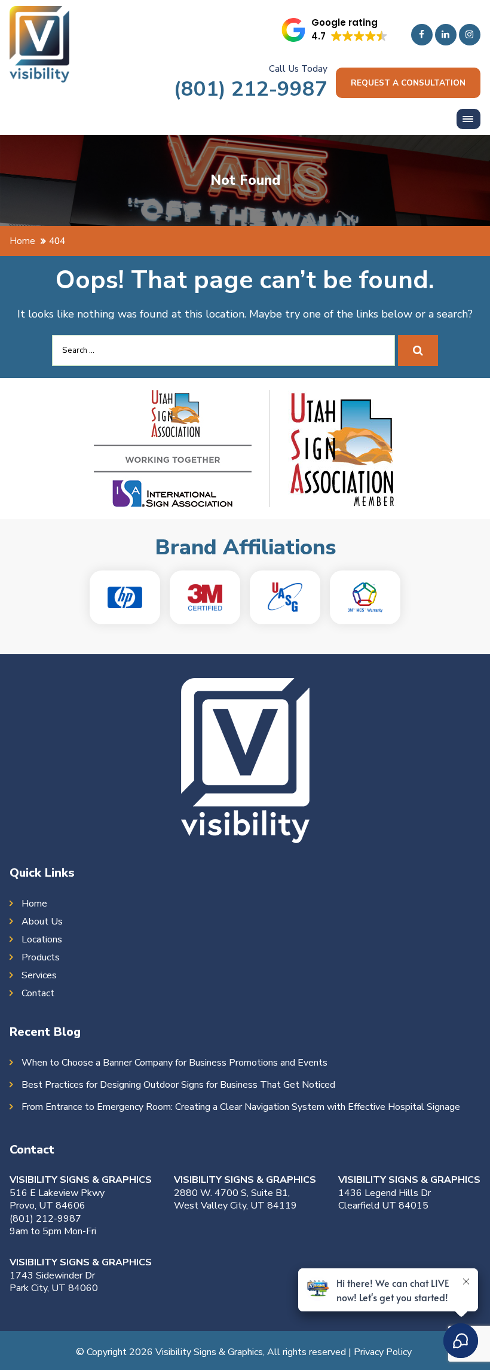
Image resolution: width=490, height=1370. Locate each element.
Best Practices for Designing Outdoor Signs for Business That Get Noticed (178, 1084)
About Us (42, 921)
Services (39, 975)
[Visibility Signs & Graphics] (39, 15)
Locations (42, 939)
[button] (335, 30)
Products (41, 957)
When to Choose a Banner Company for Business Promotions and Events (174, 1062)
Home (34, 903)
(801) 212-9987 (250, 89)
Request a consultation (408, 83)
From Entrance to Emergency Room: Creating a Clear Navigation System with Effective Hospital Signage (241, 1106)
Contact (38, 993)
